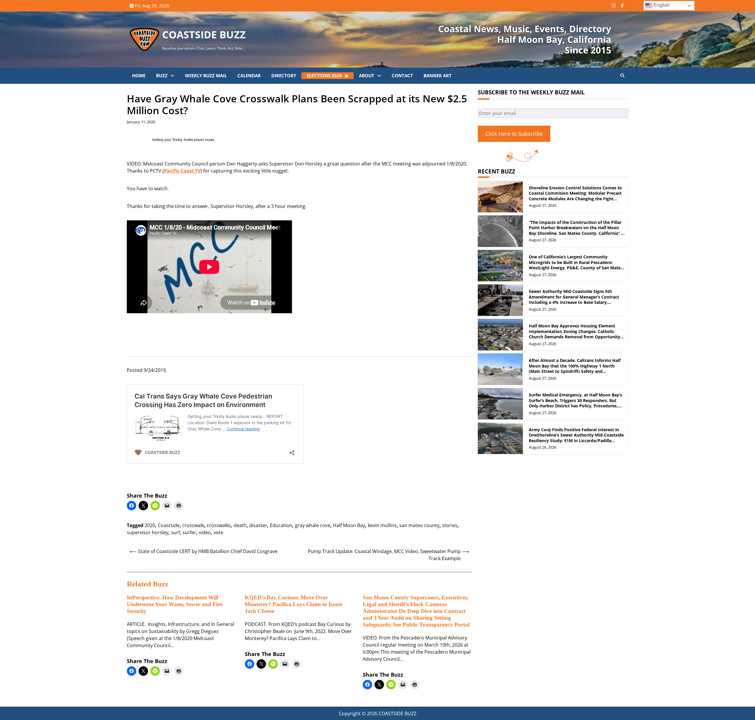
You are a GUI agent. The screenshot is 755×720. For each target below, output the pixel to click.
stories (449, 525)
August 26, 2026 (542, 447)
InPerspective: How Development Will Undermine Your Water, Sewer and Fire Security (174, 604)
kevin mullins (382, 525)
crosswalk (193, 525)
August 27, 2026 (542, 205)
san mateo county (419, 525)
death (240, 525)
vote (218, 532)
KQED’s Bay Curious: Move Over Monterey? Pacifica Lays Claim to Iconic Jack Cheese (294, 604)
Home (138, 75)
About (366, 75)
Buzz (162, 75)
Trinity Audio (182, 140)
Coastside (169, 525)
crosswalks (219, 525)
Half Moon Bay (349, 525)
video (205, 532)
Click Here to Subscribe (514, 133)
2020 (150, 525)
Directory (283, 75)
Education (281, 525)
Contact (402, 75)
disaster (258, 525)
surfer (189, 532)
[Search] (622, 75)
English (660, 5)
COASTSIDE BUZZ (204, 34)
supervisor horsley (147, 532)
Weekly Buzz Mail (206, 75)
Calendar (249, 75)
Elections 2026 (324, 75)
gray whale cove (312, 525)
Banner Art (438, 75)
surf (175, 532)
